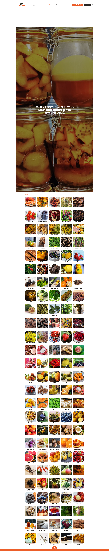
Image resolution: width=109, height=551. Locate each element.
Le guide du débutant (34, 5)
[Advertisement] (54, 18)
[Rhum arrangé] (20, 5)
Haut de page (54, 549)
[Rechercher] (92, 5)
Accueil (26, 194)
